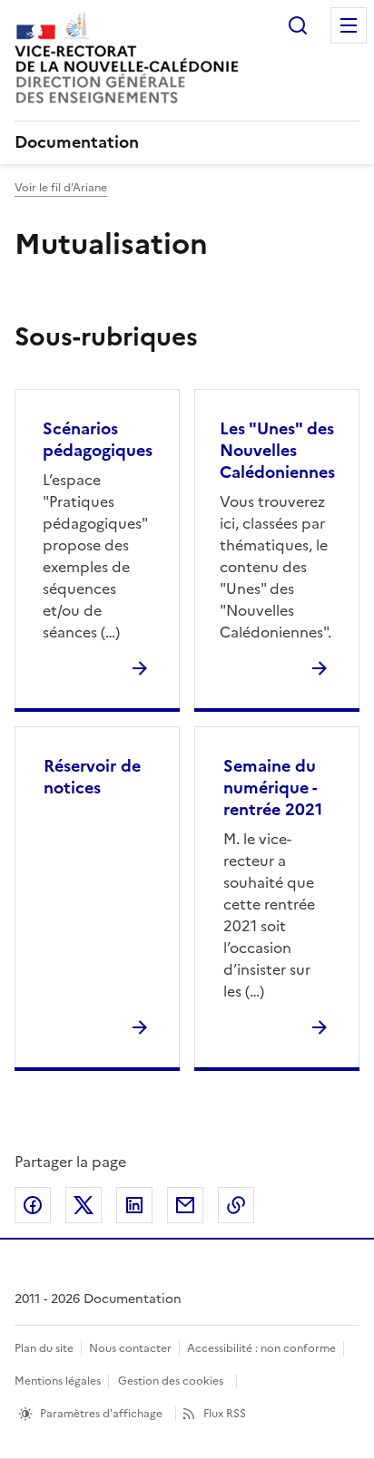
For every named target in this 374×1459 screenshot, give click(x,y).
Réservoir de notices (92, 777)
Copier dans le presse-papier (236, 1205)
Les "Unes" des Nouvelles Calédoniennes (277, 450)
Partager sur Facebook (33, 1205)
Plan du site (44, 1348)
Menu (348, 25)
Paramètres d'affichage (101, 1414)
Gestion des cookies (170, 1381)
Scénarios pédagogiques (98, 439)
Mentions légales (58, 1381)
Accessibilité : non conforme (261, 1348)
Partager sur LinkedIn (134, 1205)
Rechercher (298, 25)
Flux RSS (224, 1414)
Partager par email (185, 1205)
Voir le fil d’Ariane (61, 188)
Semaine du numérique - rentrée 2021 (272, 788)
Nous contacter (130, 1348)
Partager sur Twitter (83, 1205)
